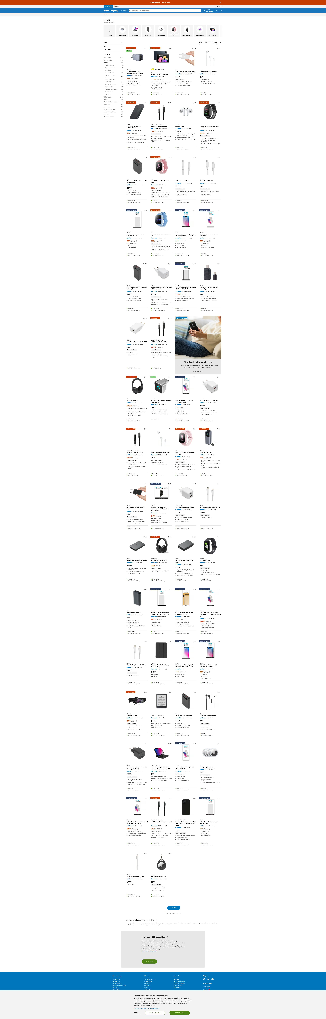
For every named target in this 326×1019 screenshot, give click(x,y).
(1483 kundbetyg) (188, 238)
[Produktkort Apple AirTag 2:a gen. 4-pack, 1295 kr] (210, 752)
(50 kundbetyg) (211, 769)
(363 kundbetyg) (187, 564)
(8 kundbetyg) (138, 130)
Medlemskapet (148, 981)
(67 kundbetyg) (162, 771)
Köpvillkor (115, 987)
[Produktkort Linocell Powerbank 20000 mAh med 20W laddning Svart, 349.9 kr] (137, 272)
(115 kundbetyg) (187, 128)
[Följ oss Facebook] (204, 979)
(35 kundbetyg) (138, 402)
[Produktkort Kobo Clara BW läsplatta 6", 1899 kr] (161, 701)
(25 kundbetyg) (162, 76)
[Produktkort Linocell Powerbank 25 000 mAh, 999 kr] (137, 598)
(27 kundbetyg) (187, 827)
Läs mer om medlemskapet (149, 951)
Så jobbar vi (147, 983)
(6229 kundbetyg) (188, 74)
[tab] (108, 6)
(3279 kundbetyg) (139, 344)
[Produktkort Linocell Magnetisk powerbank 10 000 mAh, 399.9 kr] (186, 546)
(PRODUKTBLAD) (159, 69)
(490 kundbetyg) (138, 718)
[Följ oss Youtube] (212, 979)
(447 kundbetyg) (211, 718)
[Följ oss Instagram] (208, 979)
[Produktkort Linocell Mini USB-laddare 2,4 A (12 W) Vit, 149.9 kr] (137, 327)
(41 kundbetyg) (187, 404)
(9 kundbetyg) (211, 618)
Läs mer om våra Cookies (140, 1008)
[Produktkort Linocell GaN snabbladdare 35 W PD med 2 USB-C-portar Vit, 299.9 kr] (161, 272)
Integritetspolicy (116, 983)
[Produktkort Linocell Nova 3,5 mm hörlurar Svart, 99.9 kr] (210, 701)
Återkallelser (115, 989)
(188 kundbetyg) (211, 562)
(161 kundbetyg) (187, 509)
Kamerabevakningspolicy (119, 985)
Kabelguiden (176, 979)
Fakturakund (116, 981)
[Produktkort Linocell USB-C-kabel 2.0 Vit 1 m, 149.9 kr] (210, 166)
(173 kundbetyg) (211, 825)
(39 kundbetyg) (138, 825)
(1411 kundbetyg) (212, 402)
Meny (125, 10)
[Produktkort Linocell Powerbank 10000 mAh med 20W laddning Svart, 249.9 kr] (137, 166)
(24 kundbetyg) (162, 616)
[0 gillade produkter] (217, 10)
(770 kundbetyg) (211, 669)
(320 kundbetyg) (138, 185)
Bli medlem (149, 961)
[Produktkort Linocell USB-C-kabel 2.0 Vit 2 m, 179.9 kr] (186, 166)
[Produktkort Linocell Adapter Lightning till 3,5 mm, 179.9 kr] (137, 862)
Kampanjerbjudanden (179, 981)
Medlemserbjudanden (179, 983)
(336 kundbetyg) (138, 562)
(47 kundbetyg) (162, 718)
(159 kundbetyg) (163, 879)
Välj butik (138, 94)
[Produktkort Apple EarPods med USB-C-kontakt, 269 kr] (210, 57)
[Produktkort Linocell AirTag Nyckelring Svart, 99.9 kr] (161, 862)
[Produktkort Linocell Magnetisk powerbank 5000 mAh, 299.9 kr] (137, 546)
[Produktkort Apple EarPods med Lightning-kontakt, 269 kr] (161, 438)
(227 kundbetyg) (138, 238)
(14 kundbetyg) (187, 771)
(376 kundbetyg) (163, 825)
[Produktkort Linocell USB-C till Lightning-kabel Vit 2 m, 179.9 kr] (210, 492)
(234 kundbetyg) (187, 718)
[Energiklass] (152, 69)
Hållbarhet (147, 985)
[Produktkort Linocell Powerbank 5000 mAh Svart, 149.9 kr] (186, 701)
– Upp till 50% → (161, 2)
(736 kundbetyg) (138, 879)
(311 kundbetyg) (187, 291)
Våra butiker (147, 989)
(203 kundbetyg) (163, 562)
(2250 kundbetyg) (212, 509)
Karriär (146, 987)
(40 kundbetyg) (162, 513)
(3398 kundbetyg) (188, 183)
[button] (114, 22)
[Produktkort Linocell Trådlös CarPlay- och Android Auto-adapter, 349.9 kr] (210, 272)
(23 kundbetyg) (187, 616)
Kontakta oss (116, 979)
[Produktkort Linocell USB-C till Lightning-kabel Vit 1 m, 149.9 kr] (137, 650)
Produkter (107, 54)
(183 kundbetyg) (163, 291)
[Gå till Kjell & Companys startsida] (111, 11)
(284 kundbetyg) (163, 454)
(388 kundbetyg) (163, 669)
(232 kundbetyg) (211, 74)
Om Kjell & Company (150, 979)
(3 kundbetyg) (211, 454)
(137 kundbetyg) (138, 614)
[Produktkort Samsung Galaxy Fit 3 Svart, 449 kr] (210, 546)
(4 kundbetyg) (211, 130)
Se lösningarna (197, 371)
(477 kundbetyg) (163, 128)
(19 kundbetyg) (138, 75)
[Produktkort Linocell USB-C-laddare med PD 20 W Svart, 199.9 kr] (137, 492)
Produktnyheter (177, 985)
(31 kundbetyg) (162, 404)
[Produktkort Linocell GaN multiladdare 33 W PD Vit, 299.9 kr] (210, 386)
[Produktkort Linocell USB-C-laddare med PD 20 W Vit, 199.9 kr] (186, 57)
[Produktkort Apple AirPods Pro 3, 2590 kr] (186, 111)
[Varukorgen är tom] (221, 10)
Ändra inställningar (137, 1012)
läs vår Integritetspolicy (154, 1008)
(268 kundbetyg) (138, 291)
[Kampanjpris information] (137, 78)
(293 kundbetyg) (211, 291)
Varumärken (176, 987)
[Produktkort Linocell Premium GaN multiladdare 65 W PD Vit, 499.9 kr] (186, 492)
